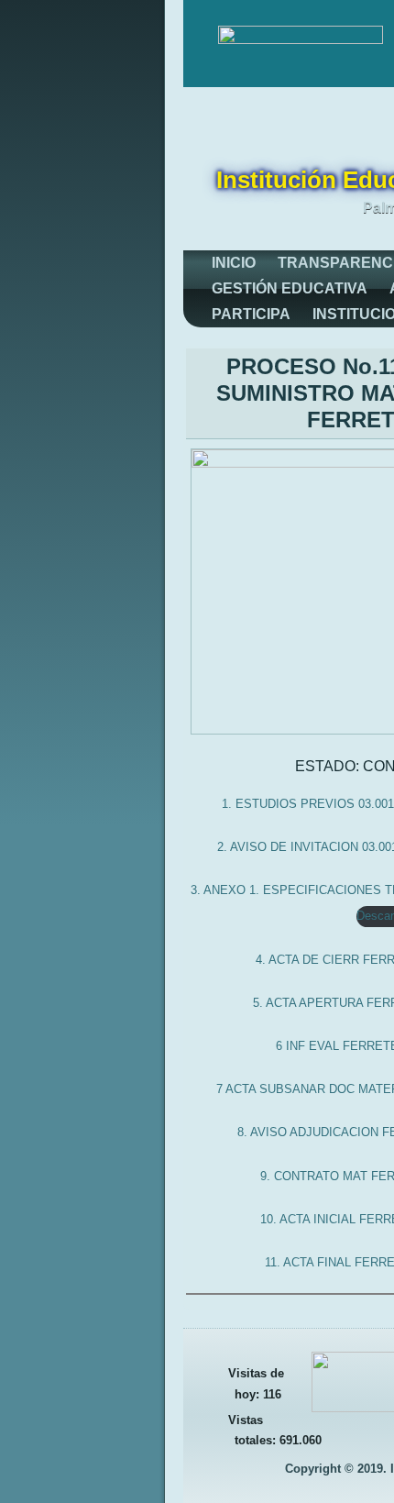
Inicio (234, 263)
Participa (251, 314)
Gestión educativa (289, 288)
